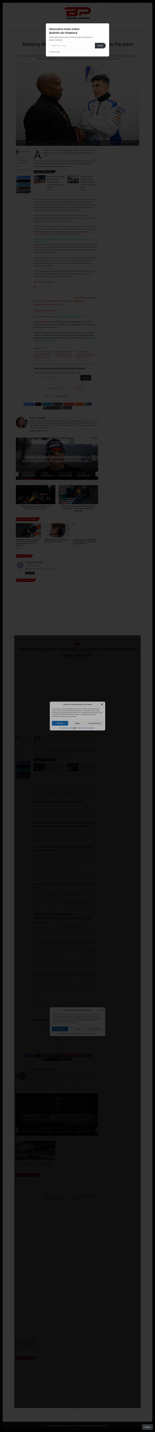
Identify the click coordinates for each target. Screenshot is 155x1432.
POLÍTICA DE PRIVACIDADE (86, 728)
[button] (102, 704)
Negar (77, 723)
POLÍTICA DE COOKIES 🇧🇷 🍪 (68, 728)
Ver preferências (94, 723)
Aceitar (60, 723)
